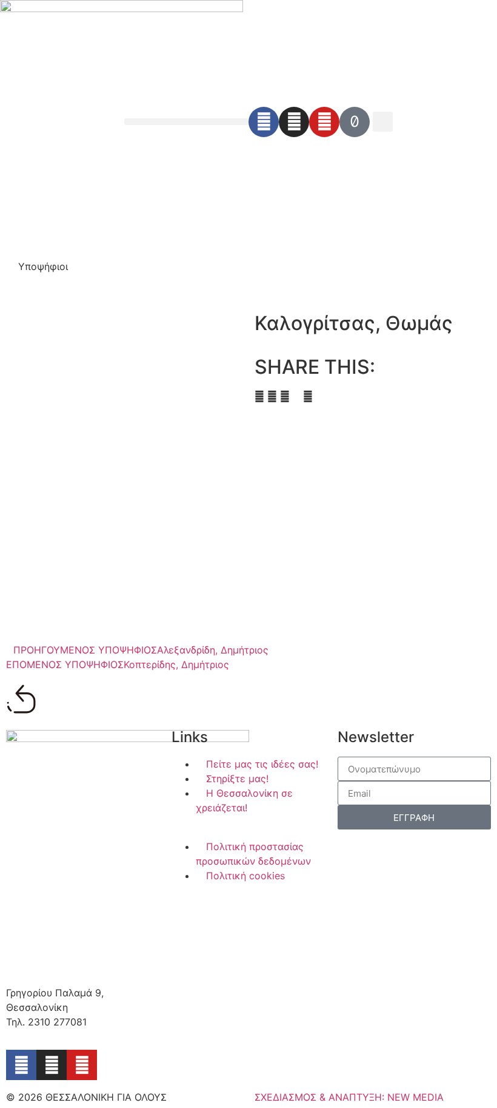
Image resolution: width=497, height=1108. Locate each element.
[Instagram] (294, 122)
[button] (186, 121)
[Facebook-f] (21, 1065)
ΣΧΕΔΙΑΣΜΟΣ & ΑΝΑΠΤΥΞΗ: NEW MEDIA (349, 1097)
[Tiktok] (354, 122)
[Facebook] (263, 122)
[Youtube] (324, 122)
